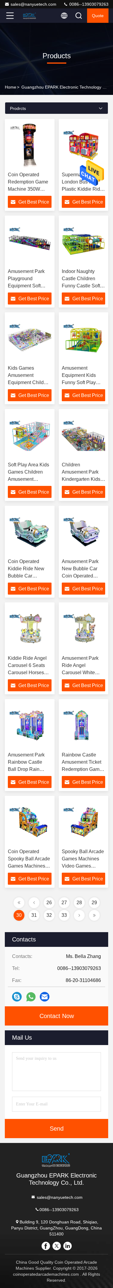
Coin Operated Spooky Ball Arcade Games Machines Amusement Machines (29, 866)
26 (49, 902)
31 (34, 915)
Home (10, 87)
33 (64, 915)
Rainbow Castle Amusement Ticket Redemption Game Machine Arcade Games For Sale (82, 769)
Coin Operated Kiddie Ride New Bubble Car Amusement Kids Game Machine (26, 576)
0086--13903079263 (88, 4)
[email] (45, 997)
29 (94, 902)
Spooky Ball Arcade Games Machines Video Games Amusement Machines (83, 866)
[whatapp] (31, 997)
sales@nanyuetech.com (33, 4)
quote (98, 15)
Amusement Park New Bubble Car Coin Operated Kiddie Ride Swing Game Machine (82, 576)
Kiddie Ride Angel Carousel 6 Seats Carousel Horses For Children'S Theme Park (27, 672)
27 (64, 902)
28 (79, 902)
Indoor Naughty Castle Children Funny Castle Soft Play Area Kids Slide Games (81, 286)
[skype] (17, 997)
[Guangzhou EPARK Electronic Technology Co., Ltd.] (30, 15)
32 (49, 915)
